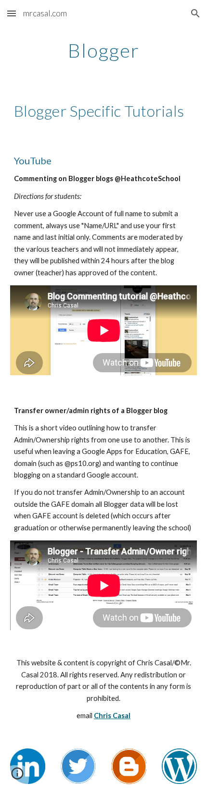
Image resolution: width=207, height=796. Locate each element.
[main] (103, 50)
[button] (11, 13)
